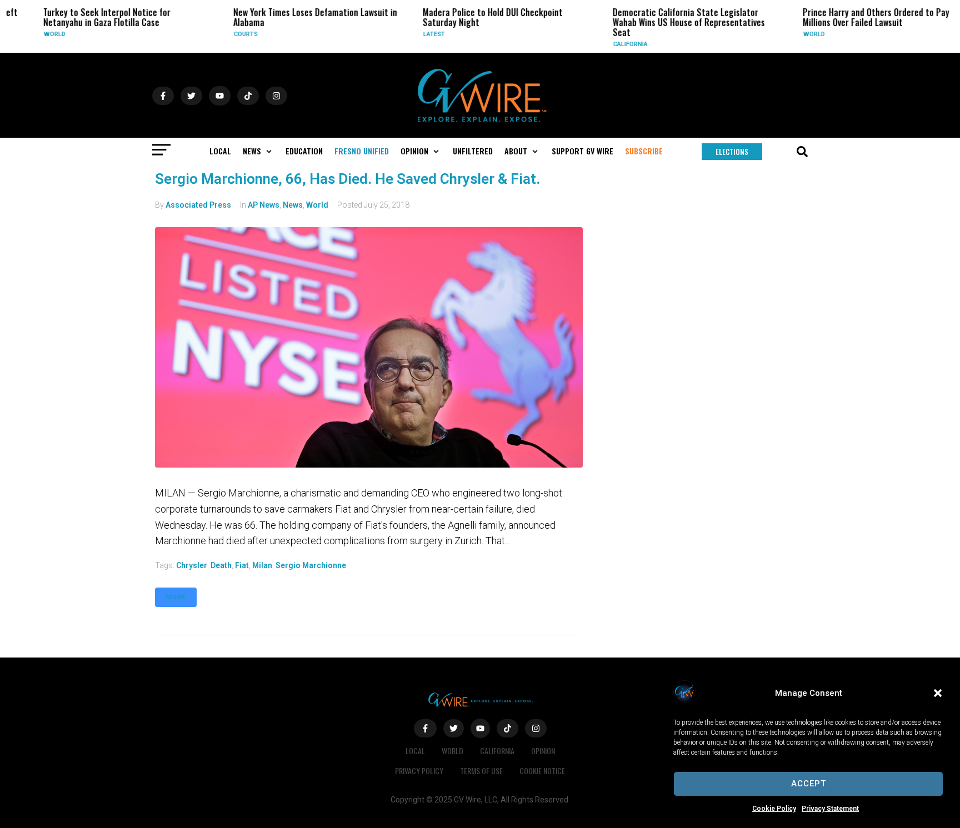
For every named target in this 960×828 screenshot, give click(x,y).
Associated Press (198, 204)
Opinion (543, 750)
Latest (417, 34)
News (293, 204)
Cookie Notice (542, 770)
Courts (228, 34)
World (37, 34)
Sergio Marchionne (311, 565)
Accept (808, 784)
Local (415, 750)
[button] (937, 693)
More (176, 597)
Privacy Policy (419, 770)
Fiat (242, 565)
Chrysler (191, 565)
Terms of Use (481, 770)
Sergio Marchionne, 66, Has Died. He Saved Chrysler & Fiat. (347, 178)
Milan (262, 565)
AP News (263, 204)
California (613, 44)
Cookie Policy (774, 808)
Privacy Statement (830, 808)
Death (221, 565)
